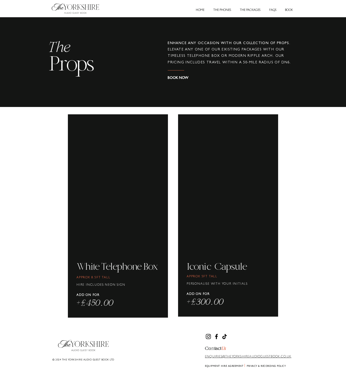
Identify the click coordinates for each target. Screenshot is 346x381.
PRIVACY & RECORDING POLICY (266, 366)
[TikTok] (224, 336)
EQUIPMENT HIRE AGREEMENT (224, 366)
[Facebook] (216, 336)
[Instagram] (208, 336)
